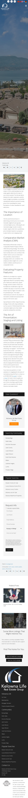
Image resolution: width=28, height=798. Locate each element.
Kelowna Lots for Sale (11, 492)
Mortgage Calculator (6, 703)
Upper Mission (9, 454)
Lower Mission (9, 451)
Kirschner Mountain (11, 444)
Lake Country (9, 447)
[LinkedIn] (11, 1)
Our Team (4, 697)
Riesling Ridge (9, 438)
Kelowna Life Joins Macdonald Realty (12, 604)
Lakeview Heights (10, 463)
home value (11, 567)
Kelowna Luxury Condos (12, 489)
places (3, 569)
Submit (9, 550)
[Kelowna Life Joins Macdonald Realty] (14, 595)
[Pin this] (18, 167)
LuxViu (7, 466)
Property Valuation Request (8, 706)
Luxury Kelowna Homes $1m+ (13, 486)
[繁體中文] (20, 1)
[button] (26, 6)
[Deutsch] (26, 1)
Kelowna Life (5, 163)
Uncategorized (9, 564)
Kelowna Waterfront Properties (14, 495)
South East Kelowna (11, 457)
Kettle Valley (9, 441)
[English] (22, 1)
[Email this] (4, 167)
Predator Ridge (9, 470)
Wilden (7, 460)
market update (18, 567)
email (14, 376)
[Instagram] (15, 1)
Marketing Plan (5, 700)
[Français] (24, 1)
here (6, 378)
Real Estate (8, 569)
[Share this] (7, 167)
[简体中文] (18, 1)
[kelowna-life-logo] (5, 6)
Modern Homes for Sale (12, 483)
